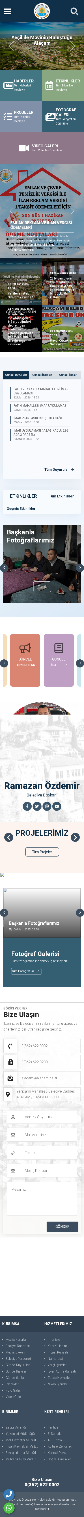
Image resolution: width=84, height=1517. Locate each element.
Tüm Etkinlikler (61, 496)
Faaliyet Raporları (18, 1346)
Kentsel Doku (57, 1453)
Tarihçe (53, 1427)
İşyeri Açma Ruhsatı (62, 1371)
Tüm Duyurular (57, 469)
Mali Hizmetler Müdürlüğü (23, 1440)
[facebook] (27, 806)
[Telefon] (9, 1494)
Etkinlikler (12, 1384)
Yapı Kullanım (57, 1346)
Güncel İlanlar (15, 1377)
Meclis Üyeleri (15, 1352)
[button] (11, 211)
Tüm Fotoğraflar (22, 971)
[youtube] (56, 806)
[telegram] (37, 806)
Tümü (42, 587)
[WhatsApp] (9, 1508)
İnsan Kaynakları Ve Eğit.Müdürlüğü (23, 1446)
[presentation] (4, 568)
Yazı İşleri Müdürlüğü (20, 1433)
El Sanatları (55, 1433)
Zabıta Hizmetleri (59, 1377)
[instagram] (47, 806)
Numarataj (55, 1358)
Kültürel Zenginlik (59, 1446)
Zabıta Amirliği (16, 1427)
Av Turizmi (55, 1440)
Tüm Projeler (42, 852)
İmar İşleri (55, 1339)
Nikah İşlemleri (58, 1384)
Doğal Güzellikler (59, 1459)
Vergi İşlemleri (57, 1365)
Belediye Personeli (18, 1358)
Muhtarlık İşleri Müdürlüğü (23, 1459)
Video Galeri (14, 1397)
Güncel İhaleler (16, 1371)
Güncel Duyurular (18, 1365)
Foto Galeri (13, 1390)
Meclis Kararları (17, 1339)
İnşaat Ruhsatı (58, 1352)
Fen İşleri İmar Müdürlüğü (23, 1453)
